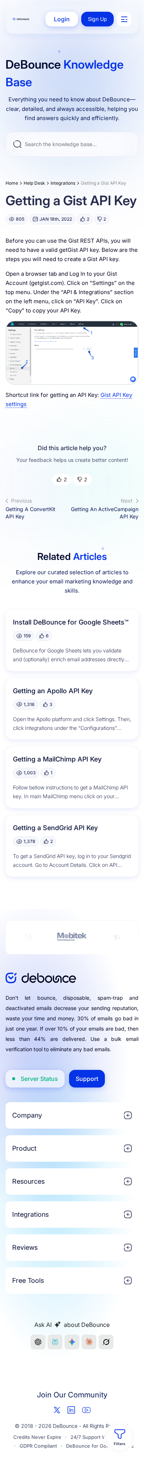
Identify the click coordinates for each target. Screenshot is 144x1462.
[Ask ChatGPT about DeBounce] (38, 1342)
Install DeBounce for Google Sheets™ (70, 622)
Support (87, 1078)
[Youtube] (86, 1410)
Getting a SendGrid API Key (55, 828)
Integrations (63, 183)
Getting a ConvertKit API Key (30, 508)
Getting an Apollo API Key (53, 691)
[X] (57, 1410)
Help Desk (34, 183)
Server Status (39, 1078)
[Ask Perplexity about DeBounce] (55, 1342)
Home (12, 183)
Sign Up (97, 19)
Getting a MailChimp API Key (57, 759)
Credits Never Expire (37, 1437)
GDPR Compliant (38, 1446)
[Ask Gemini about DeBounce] (72, 1342)
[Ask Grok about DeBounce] (106, 1342)
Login (62, 19)
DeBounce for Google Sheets (100, 1446)
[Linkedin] (71, 1410)
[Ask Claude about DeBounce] (89, 1342)
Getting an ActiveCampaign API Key (104, 508)
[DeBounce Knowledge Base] (21, 19)
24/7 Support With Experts (101, 1437)
